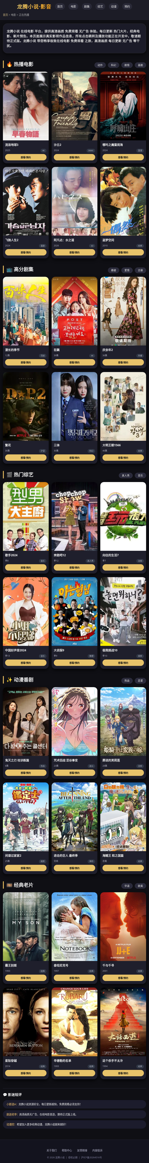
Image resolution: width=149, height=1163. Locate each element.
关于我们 (52, 1150)
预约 (127, 6)
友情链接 (82, 1150)
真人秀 (126, 475)
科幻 (113, 65)
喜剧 (140, 65)
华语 (127, 886)
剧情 (127, 65)
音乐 (140, 475)
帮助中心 (67, 1150)
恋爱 (140, 680)
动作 (100, 65)
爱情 (127, 270)
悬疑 (113, 270)
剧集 (87, 6)
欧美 (140, 886)
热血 (127, 680)
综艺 (100, 6)
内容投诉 (97, 1150)
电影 (73, 6)
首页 (60, 6)
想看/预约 (26, 157)
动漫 (113, 6)
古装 (140, 270)
